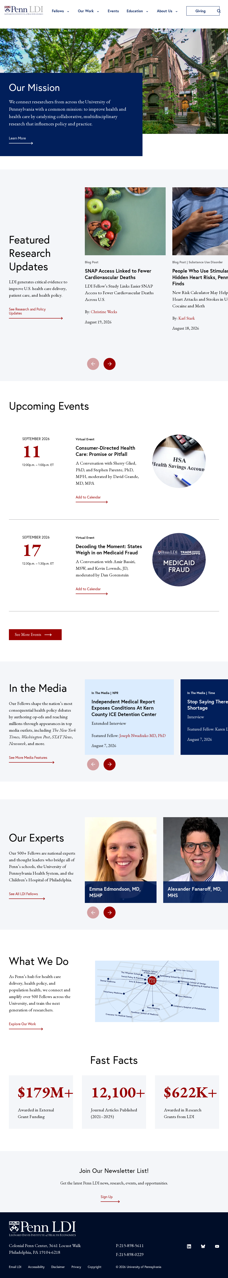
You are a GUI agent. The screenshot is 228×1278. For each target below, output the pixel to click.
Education (135, 11)
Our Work (86, 11)
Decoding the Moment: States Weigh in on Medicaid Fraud (109, 549)
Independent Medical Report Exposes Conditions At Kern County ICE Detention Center (124, 707)
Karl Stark (186, 318)
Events (113, 11)
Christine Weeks (104, 311)
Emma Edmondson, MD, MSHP (114, 892)
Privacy (76, 1267)
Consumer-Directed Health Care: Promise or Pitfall (105, 451)
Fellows (58, 11)
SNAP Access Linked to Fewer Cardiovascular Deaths (118, 273)
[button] (110, 364)
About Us (164, 11)
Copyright (94, 1267)
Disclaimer (58, 1267)
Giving (201, 10)
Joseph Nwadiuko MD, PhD (142, 735)
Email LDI (15, 1267)
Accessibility (36, 1267)
